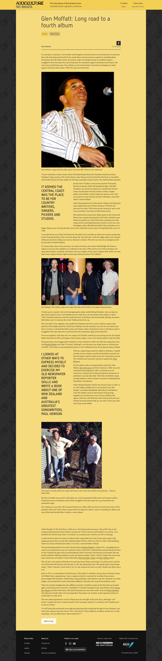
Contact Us (45, 643)
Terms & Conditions (48, 653)
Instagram (70, 643)
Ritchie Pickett (51, 344)
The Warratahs (84, 558)
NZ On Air (128, 644)
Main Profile (54, 34)
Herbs (93, 558)
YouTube (74, 643)
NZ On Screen (104, 644)
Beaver (47, 590)
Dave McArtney (85, 368)
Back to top (48, 621)
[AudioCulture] (29, 5)
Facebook (118, 43)
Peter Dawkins (113, 590)
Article (44, 34)
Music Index (28, 638)
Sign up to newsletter (77, 649)
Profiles (27, 643)
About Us (44, 638)
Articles (27, 653)
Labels (26, 648)
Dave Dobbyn (104, 558)
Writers (44, 648)
